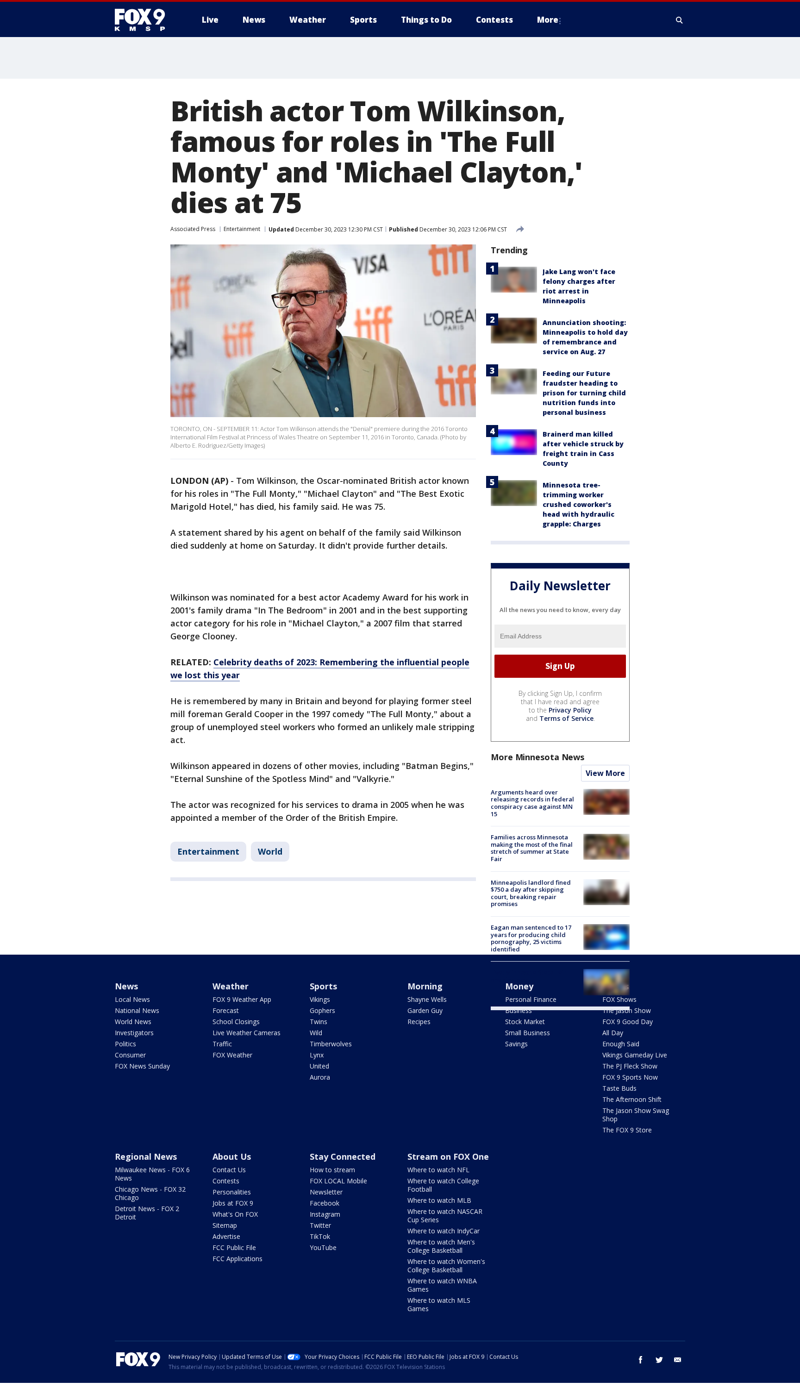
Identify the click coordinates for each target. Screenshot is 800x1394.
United (319, 1066)
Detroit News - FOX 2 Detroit (147, 1212)
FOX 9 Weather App (241, 999)
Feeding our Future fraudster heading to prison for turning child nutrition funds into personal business (584, 393)
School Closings (236, 1021)
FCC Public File (234, 1247)
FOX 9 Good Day (627, 1021)
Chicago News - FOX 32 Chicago (150, 1193)
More (547, 19)
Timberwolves (331, 1043)
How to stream (332, 1169)
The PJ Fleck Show (629, 1066)
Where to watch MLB (439, 1200)
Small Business (527, 1032)
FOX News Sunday (142, 1066)
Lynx (317, 1054)
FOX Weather (232, 1054)
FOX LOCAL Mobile (338, 1180)
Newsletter (326, 1192)
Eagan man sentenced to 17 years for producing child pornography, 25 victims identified (531, 938)
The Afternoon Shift (632, 1099)
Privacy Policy (570, 710)
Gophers (322, 1010)
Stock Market (525, 1021)
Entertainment (242, 229)
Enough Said (620, 1043)
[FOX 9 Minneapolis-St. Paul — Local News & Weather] (145, 20)
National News (137, 1010)
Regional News (146, 1156)
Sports (323, 986)
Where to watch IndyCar (443, 1230)
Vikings (320, 999)
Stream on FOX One (448, 1156)
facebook (640, 1359)
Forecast (225, 1010)
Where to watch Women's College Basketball (446, 1265)
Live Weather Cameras (246, 1032)
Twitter (320, 1225)
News (126, 986)
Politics (125, 1043)
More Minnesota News (537, 757)
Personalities (231, 1192)
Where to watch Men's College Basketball (441, 1246)
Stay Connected (342, 1156)
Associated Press (192, 229)
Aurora (320, 1077)
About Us (231, 1156)
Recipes (419, 1021)
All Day (612, 1032)
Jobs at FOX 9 (232, 1203)
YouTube (323, 1247)
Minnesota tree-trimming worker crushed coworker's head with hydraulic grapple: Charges (578, 504)
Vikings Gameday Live (634, 1054)
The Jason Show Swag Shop (635, 1114)
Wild (316, 1032)
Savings (516, 1043)
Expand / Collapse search (679, 20)
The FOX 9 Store (627, 1129)
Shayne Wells (427, 999)
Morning (425, 986)
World (270, 851)
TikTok (320, 1236)
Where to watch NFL (438, 1169)
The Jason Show (626, 1010)
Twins (318, 1021)
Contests (225, 1180)
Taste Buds (619, 1088)
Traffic (222, 1043)
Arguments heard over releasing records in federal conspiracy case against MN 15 (532, 803)
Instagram (325, 1214)
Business (518, 1010)
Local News (132, 999)
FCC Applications (237, 1258)
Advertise (226, 1236)
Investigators (134, 1032)
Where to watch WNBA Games (442, 1285)
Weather (230, 986)
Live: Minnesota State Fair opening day (529, 976)
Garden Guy (425, 1010)
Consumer (130, 1054)
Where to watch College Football (443, 1185)
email (677, 1359)
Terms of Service (566, 718)
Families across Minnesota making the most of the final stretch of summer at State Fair (532, 848)
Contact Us (229, 1169)
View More (605, 773)
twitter (659, 1359)
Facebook (324, 1203)
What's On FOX (235, 1214)
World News (133, 1021)
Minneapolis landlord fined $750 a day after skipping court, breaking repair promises (531, 893)
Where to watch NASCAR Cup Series (444, 1215)
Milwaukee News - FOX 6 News (152, 1173)
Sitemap (224, 1225)
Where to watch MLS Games (438, 1304)
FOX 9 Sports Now (630, 1077)
